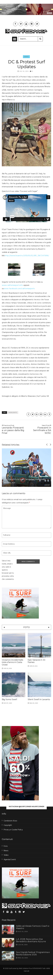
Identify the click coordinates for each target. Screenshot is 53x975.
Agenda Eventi (10, 859)
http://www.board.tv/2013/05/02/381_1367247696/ (27, 255)
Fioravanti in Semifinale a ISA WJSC (42, 429)
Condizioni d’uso (10, 820)
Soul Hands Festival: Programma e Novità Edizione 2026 (33, 953)
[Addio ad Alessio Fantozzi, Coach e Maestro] (8, 929)
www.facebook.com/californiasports (19, 288)
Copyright (8, 825)
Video (6, 855)
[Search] (40, 38)
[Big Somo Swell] (13, 684)
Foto (6, 846)
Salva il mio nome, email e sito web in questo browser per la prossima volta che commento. (8, 570)
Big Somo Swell (9, 699)
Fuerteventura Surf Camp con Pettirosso (24, 479)
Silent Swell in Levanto (39, 699)
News (26, 57)
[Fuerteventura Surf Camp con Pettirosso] (26, 467)
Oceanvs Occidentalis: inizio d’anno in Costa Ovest (12, 662)
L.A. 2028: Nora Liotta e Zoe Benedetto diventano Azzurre (31, 940)
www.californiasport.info (12, 285)
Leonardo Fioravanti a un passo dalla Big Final (13, 429)
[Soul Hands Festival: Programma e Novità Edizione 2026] (8, 955)
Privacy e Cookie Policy (13, 829)
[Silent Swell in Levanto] (39, 684)
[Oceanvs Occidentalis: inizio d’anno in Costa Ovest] (13, 645)
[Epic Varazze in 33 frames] (39, 645)
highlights (13, 412)
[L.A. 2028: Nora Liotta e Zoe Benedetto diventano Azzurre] (8, 942)
